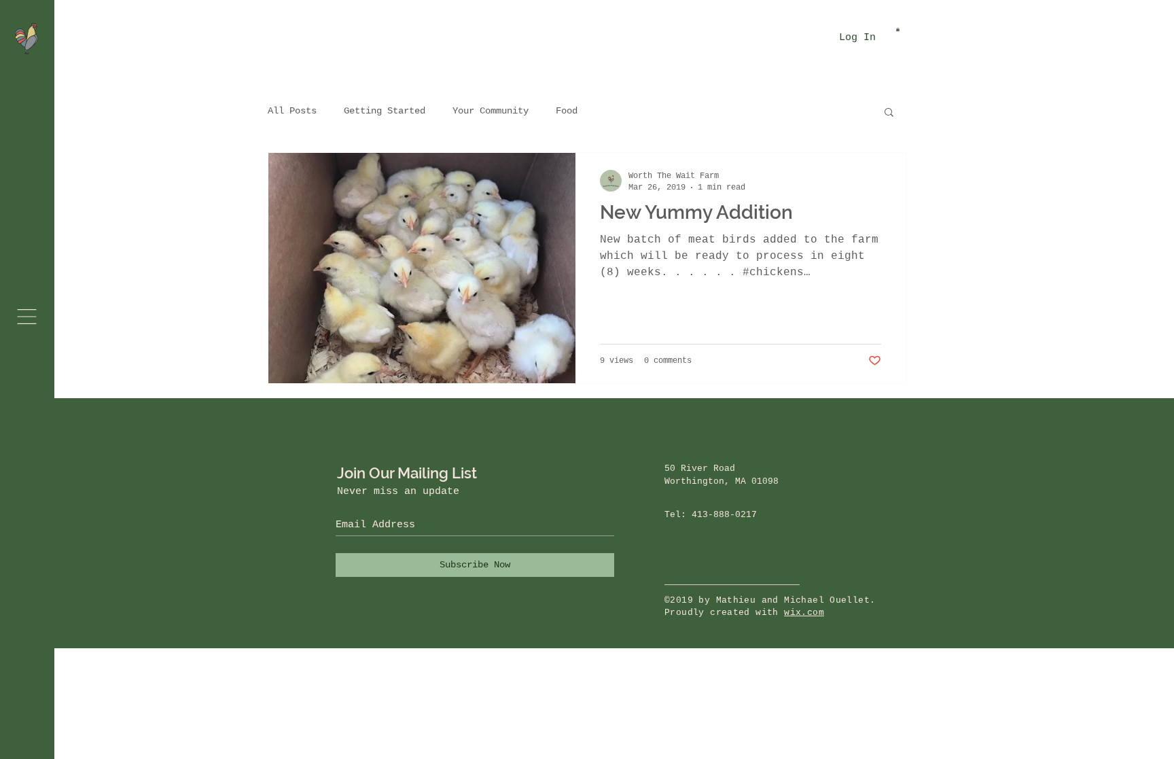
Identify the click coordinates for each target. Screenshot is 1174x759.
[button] (27, 316)
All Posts (292, 110)
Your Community (490, 110)
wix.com (804, 612)
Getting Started (384, 110)
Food (566, 110)
